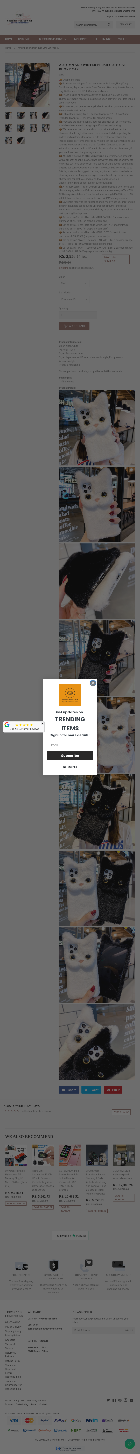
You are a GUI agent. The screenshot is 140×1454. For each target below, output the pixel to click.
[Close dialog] (93, 683)
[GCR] (7, 725)
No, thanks (70, 767)
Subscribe (70, 755)
